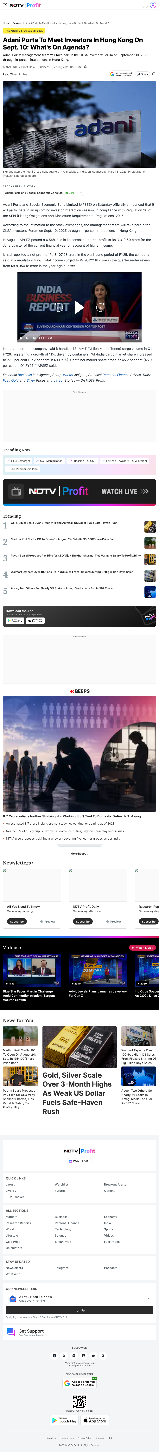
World (10, 1229)
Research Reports (18, 1223)
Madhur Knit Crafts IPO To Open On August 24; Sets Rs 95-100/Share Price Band (19, 1056)
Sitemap (100, 1438)
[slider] (79, 333)
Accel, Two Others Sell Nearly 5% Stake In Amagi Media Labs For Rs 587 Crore (137, 1097)
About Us (51, 1438)
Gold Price (13, 1242)
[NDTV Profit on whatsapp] (103, 1356)
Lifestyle (12, 1235)
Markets (11, 1217)
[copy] (154, 74)
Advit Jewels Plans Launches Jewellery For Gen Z (98, 993)
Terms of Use (67, 1438)
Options (109, 1191)
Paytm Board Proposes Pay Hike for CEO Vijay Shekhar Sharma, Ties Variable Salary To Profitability (19, 1099)
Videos (109, 1235)
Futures (60, 1191)
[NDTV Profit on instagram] (74, 1356)
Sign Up (79, 1310)
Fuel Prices (112, 1242)
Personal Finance (116, 375)
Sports (108, 1229)
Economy (110, 1217)
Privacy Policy (85, 1438)
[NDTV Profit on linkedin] (84, 1356)
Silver (31, 380)
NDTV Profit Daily (86, 907)
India (107, 1223)
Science (60, 1235)
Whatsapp (13, 1274)
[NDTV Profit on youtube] (93, 1356)
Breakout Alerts (115, 1184)
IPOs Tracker (15, 1197)
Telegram (61, 1268)
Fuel (6, 380)
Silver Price (63, 1242)
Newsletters (14, 1268)
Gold (15, 380)
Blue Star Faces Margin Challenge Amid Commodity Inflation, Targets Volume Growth (29, 995)
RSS (110, 1438)
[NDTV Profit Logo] (79, 1150)
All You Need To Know (23, 907)
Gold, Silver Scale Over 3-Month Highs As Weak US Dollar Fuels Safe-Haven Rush (77, 1093)
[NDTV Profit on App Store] (94, 1419)
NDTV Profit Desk (24, 67)
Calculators (14, 1248)
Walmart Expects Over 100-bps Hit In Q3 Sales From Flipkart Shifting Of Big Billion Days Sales (138, 1056)
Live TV (11, 1191)
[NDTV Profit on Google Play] (64, 1419)
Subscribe (17, 921)
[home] (25, 4)
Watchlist (61, 1184)
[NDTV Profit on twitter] (64, 1356)
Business (43, 67)
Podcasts (110, 1268)
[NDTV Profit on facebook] (54, 1356)
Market (67, 375)
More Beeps (79, 853)
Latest (58, 380)
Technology (63, 1229)
